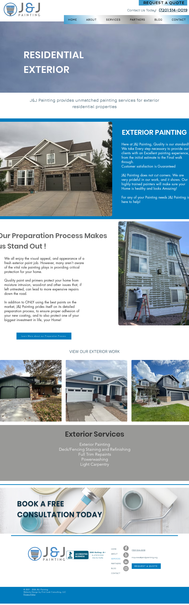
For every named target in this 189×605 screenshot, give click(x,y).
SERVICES (115, 558)
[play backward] (3, 391)
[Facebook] (126, 548)
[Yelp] (126, 555)
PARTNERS (116, 563)
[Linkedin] (126, 561)
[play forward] (185, 391)
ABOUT (114, 554)
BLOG (113, 568)
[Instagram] (126, 568)
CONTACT (115, 573)
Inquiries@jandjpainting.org (144, 557)
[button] (163, 3)
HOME (113, 549)
